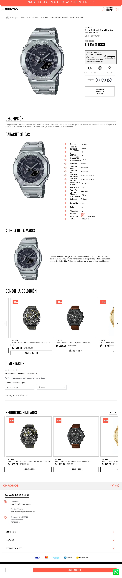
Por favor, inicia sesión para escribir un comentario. (25, 378)
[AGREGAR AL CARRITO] (75, 570)
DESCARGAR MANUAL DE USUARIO (100, 91)
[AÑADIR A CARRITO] (31, 353)
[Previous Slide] (5, 323)
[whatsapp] (110, 80)
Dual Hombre (36, 17)
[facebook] (98, 80)
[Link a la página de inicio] (8, 18)
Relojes (15, 17)
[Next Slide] (117, 323)
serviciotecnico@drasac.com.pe (23, 512)
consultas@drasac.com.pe (21, 504)
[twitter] (104, 80)
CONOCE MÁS (90, 216)
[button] (99, 9)
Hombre (24, 17)
